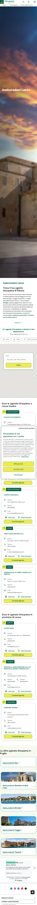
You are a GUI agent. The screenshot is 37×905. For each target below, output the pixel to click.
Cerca (19, 365)
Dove (7, 356)
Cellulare (22, 679)
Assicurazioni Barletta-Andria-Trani (16, 787)
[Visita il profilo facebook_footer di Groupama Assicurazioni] (11, 889)
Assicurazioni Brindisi (12, 808)
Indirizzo (9, 422)
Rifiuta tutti (18, 464)
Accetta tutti (18, 469)
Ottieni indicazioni (26, 517)
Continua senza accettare (26, 428)
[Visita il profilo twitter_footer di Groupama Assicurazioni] (26, 889)
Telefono (9, 505)
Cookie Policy (24, 456)
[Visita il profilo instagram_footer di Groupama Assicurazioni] (15, 889)
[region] (18, 452)
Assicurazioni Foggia (11, 830)
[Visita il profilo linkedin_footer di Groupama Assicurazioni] (18, 889)
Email (8, 511)
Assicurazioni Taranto (12, 852)
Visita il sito (11, 517)
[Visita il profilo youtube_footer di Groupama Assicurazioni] (22, 889)
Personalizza (18, 475)
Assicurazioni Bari (10, 763)
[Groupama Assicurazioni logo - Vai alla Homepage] (7, 2)
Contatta (18, 483)
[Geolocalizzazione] (33, 375)
